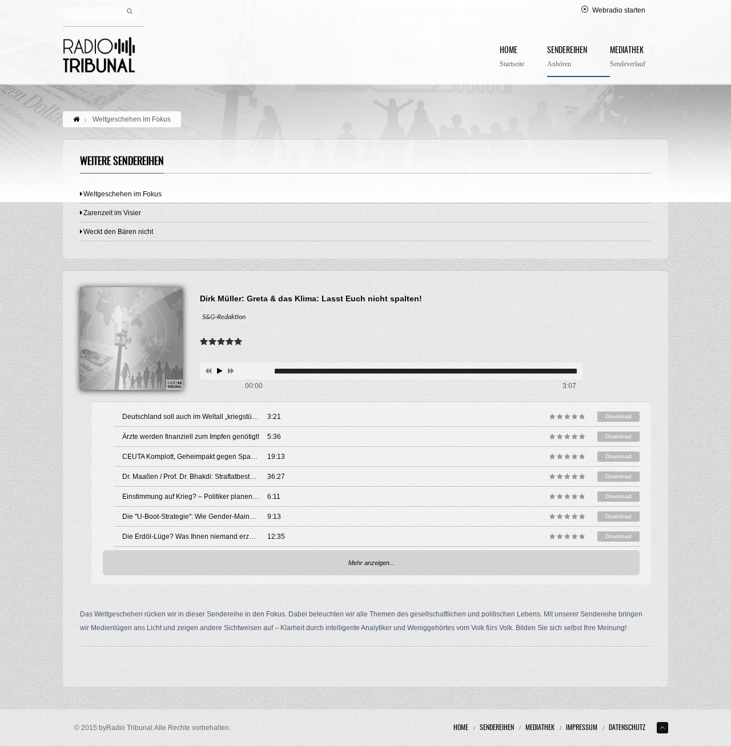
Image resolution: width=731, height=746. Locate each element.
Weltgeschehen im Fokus (122, 194)
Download (618, 416)
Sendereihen (567, 57)
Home (512, 57)
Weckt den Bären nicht (118, 232)
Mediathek (627, 57)
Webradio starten (618, 10)
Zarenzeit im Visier (112, 213)
